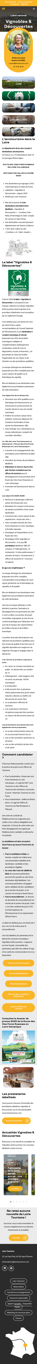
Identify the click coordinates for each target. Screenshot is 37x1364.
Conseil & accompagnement (18, 1292)
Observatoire (18, 1287)
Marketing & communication (18, 1313)
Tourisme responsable (18, 1298)
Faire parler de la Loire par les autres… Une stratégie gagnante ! (15, 1175)
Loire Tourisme (18, 1281)
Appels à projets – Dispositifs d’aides (20, 1305)
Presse (18, 1318)
